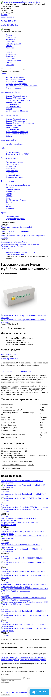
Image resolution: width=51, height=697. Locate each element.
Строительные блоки (9, 140)
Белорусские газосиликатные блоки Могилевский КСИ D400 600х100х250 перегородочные (23, 585)
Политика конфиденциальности (14, 658)
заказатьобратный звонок (8, 16)
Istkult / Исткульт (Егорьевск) (17, 134)
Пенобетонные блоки (14, 144)
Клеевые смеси (12, 171)
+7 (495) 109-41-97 (8, 21)
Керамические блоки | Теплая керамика (21, 86)
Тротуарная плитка (8, 181)
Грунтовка (10, 173)
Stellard (8, 206)
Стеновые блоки (25, 461)
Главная (9, 35)
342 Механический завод (16, 200)
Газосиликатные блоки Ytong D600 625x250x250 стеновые (25, 507)
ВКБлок (9, 109)
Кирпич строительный (15, 77)
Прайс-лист (10, 41)
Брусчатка (10, 187)
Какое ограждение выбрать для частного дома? (20, 244)
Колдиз (9, 194)
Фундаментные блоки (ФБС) (17, 154)
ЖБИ (3, 148)
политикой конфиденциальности (19, 692)
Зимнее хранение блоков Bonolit (14, 242)
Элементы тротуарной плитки (18, 185)
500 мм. (31, 465)
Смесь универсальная (14, 162)
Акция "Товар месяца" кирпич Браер (16, 231)
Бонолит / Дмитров (13, 102)
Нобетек (9, 196)
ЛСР (7, 204)
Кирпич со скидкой (13, 88)
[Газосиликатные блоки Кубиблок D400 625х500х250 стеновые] (19, 313)
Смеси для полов (12, 164)
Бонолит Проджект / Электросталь (20, 123)
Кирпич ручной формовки (16, 84)
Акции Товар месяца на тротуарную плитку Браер (21, 235)
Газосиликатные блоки (10, 92)
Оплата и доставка (13, 44)
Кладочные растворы (14, 177)
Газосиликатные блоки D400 (14, 465)
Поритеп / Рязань (12, 104)
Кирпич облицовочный (15, 79)
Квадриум (10, 209)
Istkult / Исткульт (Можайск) (17, 111)
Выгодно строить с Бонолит (12, 246)
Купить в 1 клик (9, 371)
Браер (8, 198)
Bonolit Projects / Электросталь (18, 100)
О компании (11, 37)
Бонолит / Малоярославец (16, 98)
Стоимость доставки (25, 371)
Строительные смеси (9, 158)
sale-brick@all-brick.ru (9, 25)
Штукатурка (11, 166)
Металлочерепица (13, 217)
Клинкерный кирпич (14, 82)
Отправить (5, 695)
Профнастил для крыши (15, 219)
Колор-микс (10, 191)
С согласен (22, 692)
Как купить (10, 39)
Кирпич (4, 73)
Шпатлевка (10, 169)
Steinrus (9, 202)
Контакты (10, 48)
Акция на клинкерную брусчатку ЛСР (16, 227)
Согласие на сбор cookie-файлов (33, 660)
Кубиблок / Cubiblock (11, 468)
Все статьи (5, 248)
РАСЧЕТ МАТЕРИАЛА (10, 453)
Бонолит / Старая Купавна (16, 96)
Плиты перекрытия (13, 152)
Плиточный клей (13, 175)
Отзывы (9, 46)
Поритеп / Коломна (13, 107)
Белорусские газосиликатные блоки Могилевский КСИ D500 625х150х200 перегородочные (23, 599)
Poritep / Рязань (12, 127)
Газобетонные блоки (9, 115)
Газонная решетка (13, 189)
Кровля (4, 213)
